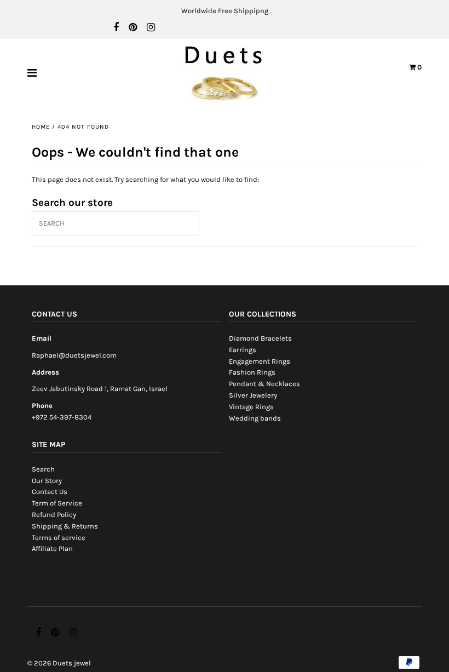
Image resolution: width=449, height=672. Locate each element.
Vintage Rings (251, 407)
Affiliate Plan (52, 548)
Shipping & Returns (65, 526)
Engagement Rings (259, 361)
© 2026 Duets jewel (59, 663)
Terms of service (58, 537)
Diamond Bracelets (260, 338)
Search (43, 469)
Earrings (242, 350)
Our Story (47, 480)
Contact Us (49, 491)
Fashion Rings (252, 372)
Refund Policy (54, 514)
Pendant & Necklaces (264, 384)
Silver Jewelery (253, 395)
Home (41, 126)
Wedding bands (255, 418)
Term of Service (57, 503)
